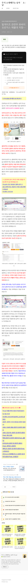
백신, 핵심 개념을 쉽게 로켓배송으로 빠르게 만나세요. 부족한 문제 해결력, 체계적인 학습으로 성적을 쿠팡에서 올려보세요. (14, 479)
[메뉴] (25, 3)
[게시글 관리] (9, 487)
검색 (22, 3)
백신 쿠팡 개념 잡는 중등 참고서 (12, 477)
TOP (25, 580)
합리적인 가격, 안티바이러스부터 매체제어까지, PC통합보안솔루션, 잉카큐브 (9, 469)
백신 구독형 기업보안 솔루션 (9, 466)
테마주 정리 (16, 8)
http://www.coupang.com (9, 474)
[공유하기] (7, 487)
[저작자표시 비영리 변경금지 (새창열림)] (19, 487)
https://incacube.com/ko (9, 464)
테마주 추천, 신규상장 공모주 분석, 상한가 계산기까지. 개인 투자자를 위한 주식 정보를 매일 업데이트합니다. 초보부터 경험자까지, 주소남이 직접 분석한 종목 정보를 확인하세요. (11, 562)
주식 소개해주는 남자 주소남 (13, 3)
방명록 (7, 8)
